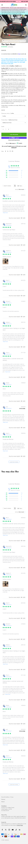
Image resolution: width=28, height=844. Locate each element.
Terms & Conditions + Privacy (7, 797)
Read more (5, 212)
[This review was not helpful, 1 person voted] (23, 316)
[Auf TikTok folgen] (16, 830)
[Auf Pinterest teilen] (10, 151)
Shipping (3, 799)
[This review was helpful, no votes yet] (21, 218)
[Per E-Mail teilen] (12, 151)
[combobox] (20, 189)
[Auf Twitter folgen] (6, 830)
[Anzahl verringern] (3, 129)
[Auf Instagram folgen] (9, 830)
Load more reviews (14, 462)
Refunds (3, 801)
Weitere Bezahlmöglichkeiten (14, 140)
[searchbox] (8, 186)
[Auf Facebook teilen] (5, 151)
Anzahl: (2, 126)
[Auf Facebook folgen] (2, 830)
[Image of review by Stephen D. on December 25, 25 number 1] (5, 261)
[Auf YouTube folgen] (13, 830)
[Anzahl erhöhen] (8, 129)
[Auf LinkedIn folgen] (20, 830)
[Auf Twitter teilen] (8, 151)
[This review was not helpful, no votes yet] (23, 218)
